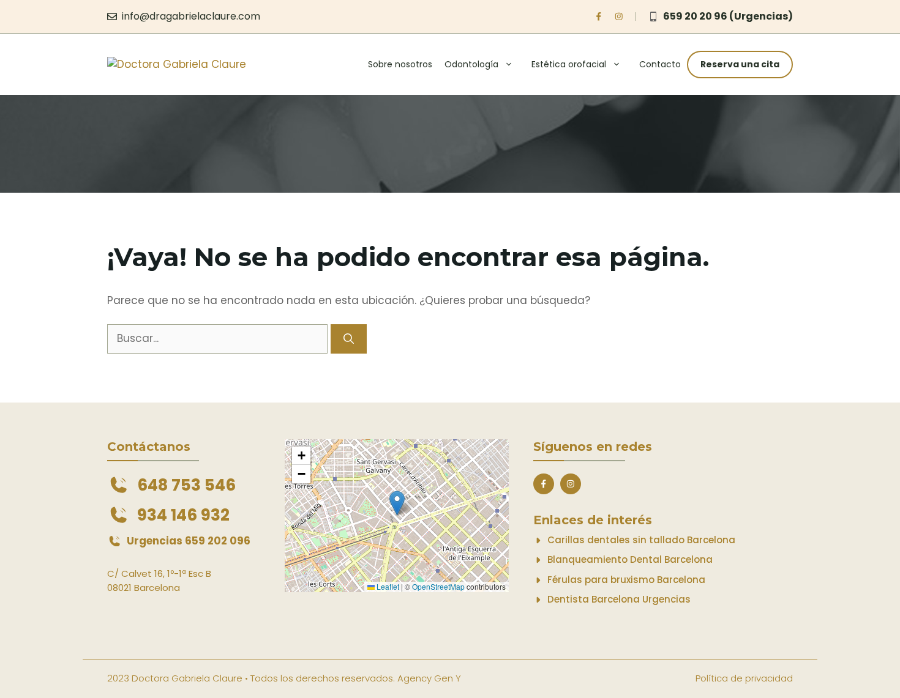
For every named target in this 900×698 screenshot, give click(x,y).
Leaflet (387, 586)
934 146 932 (183, 515)
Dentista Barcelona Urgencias (619, 599)
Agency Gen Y (429, 678)
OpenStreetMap (438, 586)
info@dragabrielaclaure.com (191, 16)
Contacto (660, 64)
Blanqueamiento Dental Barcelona (630, 559)
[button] (397, 503)
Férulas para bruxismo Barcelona (626, 579)
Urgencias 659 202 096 (188, 540)
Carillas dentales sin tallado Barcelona (641, 539)
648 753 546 (186, 485)
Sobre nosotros (400, 64)
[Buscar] (349, 339)
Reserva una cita (739, 64)
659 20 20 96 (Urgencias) (728, 16)
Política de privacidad (744, 678)
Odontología (471, 64)
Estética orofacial (568, 64)
